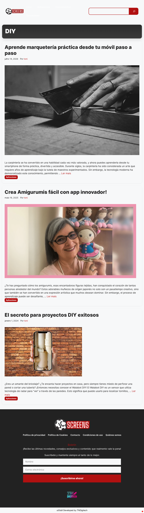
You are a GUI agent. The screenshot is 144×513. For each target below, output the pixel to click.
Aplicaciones (43, 7)
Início (29, 7)
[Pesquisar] (134, 11)
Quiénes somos (113, 435)
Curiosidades (33, 15)
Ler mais (66, 173)
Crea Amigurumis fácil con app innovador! (56, 192)
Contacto (75, 435)
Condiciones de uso (93, 435)
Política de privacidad (34, 435)
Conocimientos (63, 7)
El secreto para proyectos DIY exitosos (52, 315)
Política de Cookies (58, 435)
